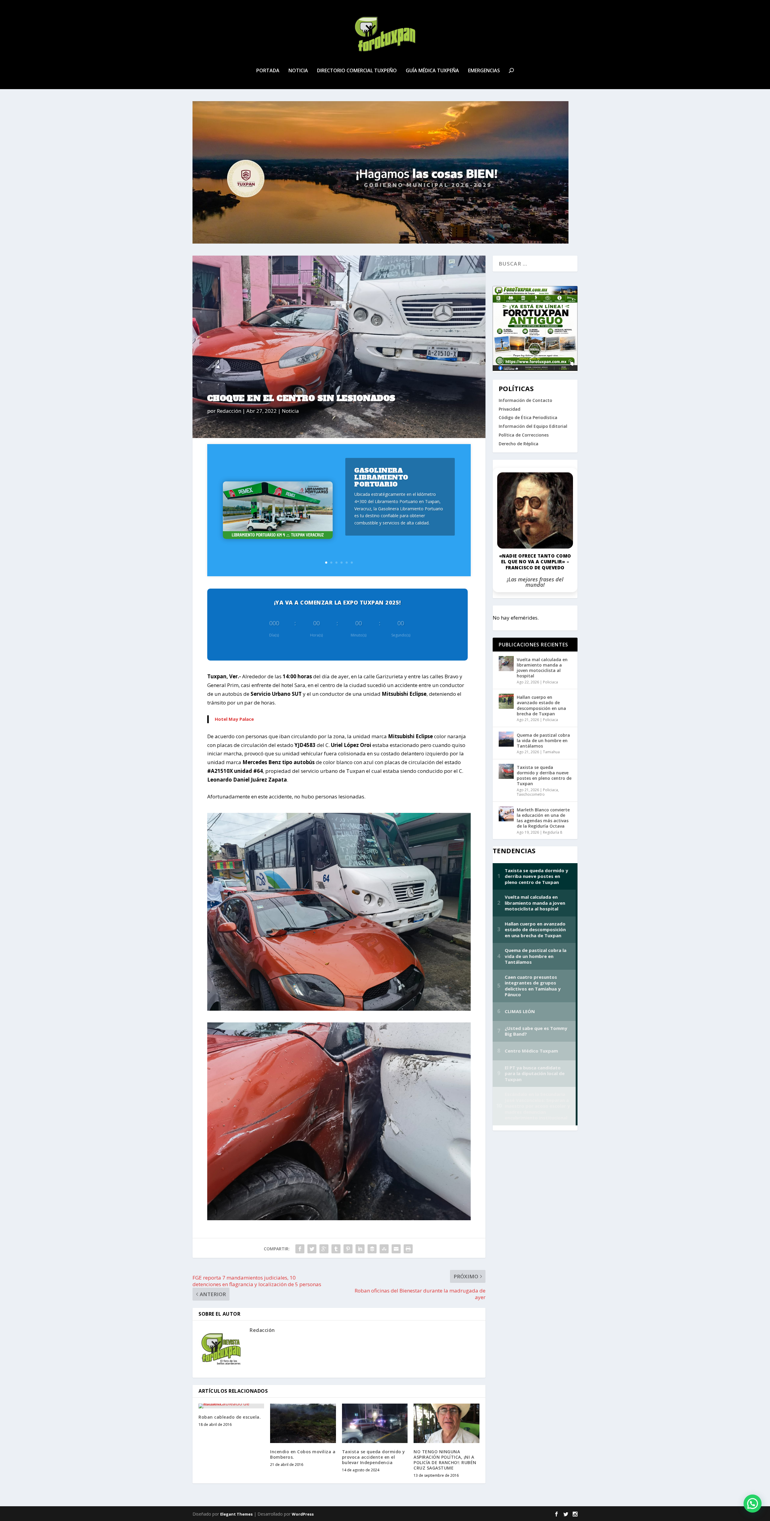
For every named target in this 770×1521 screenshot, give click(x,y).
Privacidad (509, 409)
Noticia (298, 71)
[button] (753, 1504)
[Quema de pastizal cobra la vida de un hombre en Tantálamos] (506, 739)
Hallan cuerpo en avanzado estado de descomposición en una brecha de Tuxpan (541, 705)
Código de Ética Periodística (528, 417)
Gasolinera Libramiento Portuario (381, 477)
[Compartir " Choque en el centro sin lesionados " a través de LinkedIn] (360, 1249)
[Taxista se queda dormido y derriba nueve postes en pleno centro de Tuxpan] (506, 771)
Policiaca (550, 682)
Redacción (229, 410)
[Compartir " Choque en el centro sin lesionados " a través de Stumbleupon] (384, 1249)
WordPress (303, 1514)
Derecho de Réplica (518, 443)
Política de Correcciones (524, 435)
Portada (267, 71)
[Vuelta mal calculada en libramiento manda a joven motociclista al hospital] (506, 663)
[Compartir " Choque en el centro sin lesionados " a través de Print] (408, 1249)
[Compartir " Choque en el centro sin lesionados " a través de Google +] (324, 1249)
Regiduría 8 (552, 832)
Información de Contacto (525, 400)
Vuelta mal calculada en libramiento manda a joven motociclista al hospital (542, 668)
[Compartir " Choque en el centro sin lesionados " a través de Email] (396, 1249)
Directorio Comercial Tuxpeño (357, 71)
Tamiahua (551, 751)
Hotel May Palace (234, 719)
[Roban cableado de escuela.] (231, 1406)
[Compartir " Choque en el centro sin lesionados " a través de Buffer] (372, 1249)
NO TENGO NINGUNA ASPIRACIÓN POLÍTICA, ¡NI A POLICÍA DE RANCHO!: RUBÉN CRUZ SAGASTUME (445, 1460)
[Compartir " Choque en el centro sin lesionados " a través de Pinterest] (348, 1249)
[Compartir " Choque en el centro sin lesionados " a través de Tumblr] (336, 1249)
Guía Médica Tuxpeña (432, 71)
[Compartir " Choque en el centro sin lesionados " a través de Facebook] (300, 1249)
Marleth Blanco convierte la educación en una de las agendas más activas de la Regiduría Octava (543, 818)
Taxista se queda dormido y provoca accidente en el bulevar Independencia (373, 1457)
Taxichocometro (531, 794)
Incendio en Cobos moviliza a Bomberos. (302, 1454)
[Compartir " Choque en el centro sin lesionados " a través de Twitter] (312, 1249)
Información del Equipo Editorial (533, 426)
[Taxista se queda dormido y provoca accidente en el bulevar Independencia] (375, 1423)
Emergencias (484, 71)
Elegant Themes (236, 1514)
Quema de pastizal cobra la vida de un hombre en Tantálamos (543, 740)
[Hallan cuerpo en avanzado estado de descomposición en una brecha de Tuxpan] (506, 701)
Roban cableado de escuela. (230, 1417)
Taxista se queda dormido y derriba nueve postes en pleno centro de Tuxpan (544, 775)
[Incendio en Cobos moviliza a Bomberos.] (303, 1423)
